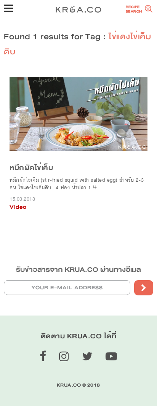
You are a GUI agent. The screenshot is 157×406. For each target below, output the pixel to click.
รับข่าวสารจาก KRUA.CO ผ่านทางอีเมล (78, 269)
